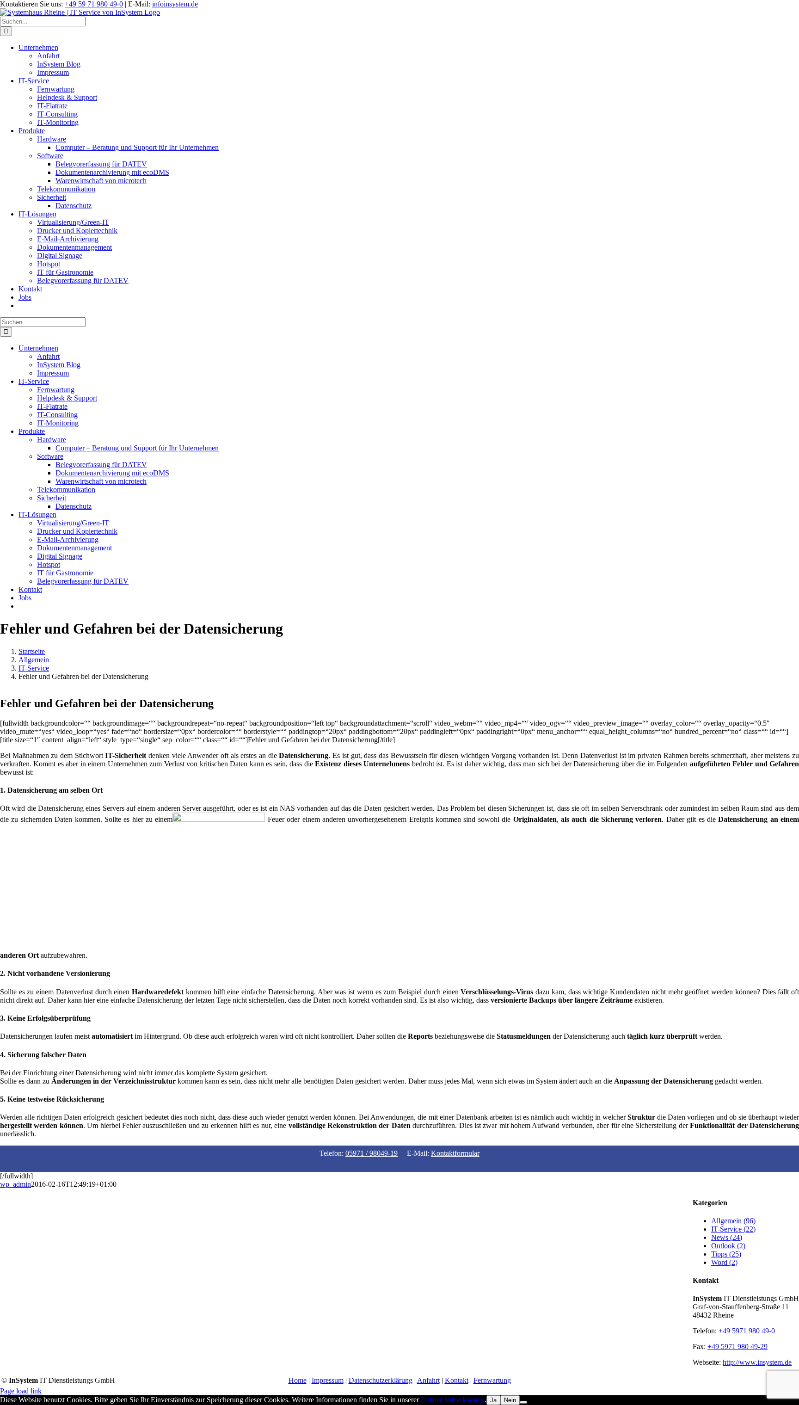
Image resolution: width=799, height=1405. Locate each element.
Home (298, 1380)
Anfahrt (428, 1380)
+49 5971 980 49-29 (737, 1346)
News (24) (726, 1237)
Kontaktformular (455, 1153)
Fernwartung (492, 1380)
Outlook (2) (728, 1246)
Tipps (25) (726, 1254)
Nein (510, 1400)
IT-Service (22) (733, 1229)
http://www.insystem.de (757, 1362)
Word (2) (724, 1262)
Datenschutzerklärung (380, 1380)
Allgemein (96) (733, 1221)
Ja (493, 1400)
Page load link (21, 1391)
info (175, 4)
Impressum (328, 1380)
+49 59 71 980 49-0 (94, 4)
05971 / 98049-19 (371, 1153)
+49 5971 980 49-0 (747, 1331)
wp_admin (15, 1184)
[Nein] (523, 1402)
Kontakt (456, 1380)
